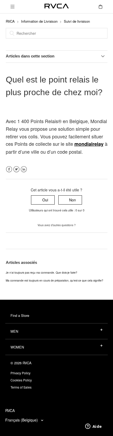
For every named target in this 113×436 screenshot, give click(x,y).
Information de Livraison (39, 21)
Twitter (16, 169)
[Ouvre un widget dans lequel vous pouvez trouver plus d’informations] (93, 426)
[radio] (43, 200)
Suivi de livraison (77, 21)
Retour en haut (18, 240)
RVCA (10, 21)
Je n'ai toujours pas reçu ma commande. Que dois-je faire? (41, 272)
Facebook (9, 169)
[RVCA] (56, 7)
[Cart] (100, 6)
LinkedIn (23, 169)
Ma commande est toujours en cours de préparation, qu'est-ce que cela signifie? (54, 280)
